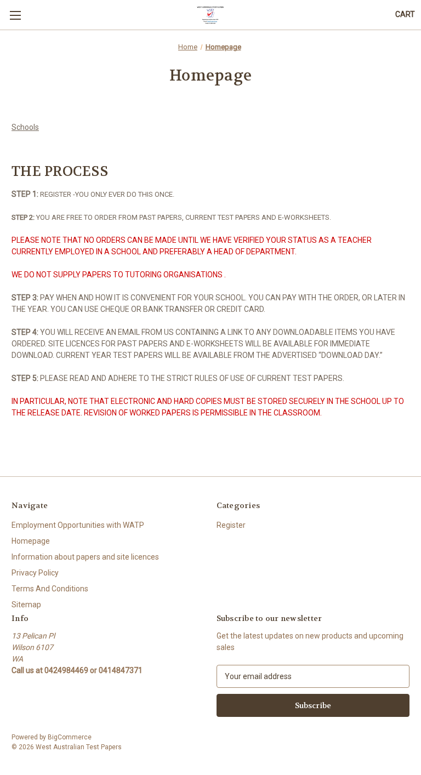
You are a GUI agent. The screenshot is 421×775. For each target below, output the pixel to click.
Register (231, 525)
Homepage (31, 541)
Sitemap (26, 604)
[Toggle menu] (15, 15)
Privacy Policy (35, 572)
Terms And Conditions (50, 588)
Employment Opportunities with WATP (78, 525)
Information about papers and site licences (85, 556)
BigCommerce (70, 737)
